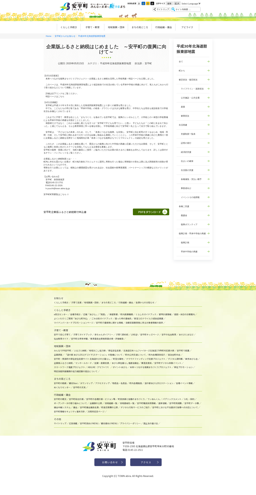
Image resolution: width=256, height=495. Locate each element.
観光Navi (73, 383)
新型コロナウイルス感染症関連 (148, 318)
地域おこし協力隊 (97, 350)
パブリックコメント (172, 399)
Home (48, 36)
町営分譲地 (118, 358)
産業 (182, 107)
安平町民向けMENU (89, 423)
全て (181, 61)
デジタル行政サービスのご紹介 (135, 407)
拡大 (177, 3)
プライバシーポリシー (130, 423)
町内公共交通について (135, 354)
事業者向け (185, 188)
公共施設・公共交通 (189, 98)
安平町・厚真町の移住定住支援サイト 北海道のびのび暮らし (82, 358)
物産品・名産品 (119, 383)
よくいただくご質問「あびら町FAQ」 (71, 318)
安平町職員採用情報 (146, 403)
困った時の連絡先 (123, 318)
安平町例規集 (175, 403)
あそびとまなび (186, 334)
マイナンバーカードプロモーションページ (73, 322)
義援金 (183, 215)
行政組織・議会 (163, 27)
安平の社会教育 (169, 334)
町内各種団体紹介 (157, 354)
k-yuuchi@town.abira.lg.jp (58, 188)
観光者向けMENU (109, 423)
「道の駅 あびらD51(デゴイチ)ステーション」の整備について (94, 354)
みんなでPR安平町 (62, 350)
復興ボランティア (188, 224)
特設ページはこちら (55, 96)
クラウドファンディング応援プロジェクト (145, 358)
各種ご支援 (184, 206)
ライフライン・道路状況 (191, 89)
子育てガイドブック (82, 334)
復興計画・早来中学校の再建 (192, 233)
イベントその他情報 (189, 197)
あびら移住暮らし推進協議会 (125, 362)
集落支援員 (146, 362)
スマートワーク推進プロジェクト (69, 367)
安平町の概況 (60, 399)
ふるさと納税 (80, 350)
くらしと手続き (68, 27)
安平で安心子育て (62, 334)
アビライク (187, 27)
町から (182, 70)
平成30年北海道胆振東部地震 (91, 36)
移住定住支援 (114, 350)
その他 (57, 419)
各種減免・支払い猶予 (190, 179)
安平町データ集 (191, 403)
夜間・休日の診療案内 (184, 314)
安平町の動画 (60, 383)
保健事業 (113, 314)
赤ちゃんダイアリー (104, 334)
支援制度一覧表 (187, 134)
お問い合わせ (110, 462)
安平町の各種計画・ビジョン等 (100, 399)
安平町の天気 (79, 387)
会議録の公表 (96, 403)
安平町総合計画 (76, 399)
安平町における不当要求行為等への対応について (175, 407)
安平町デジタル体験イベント (167, 362)
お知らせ (58, 298)
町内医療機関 (126, 314)
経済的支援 (185, 152)
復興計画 (184, 242)
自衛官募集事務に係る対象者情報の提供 (144, 322)
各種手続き (75, 314)
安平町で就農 (183, 350)
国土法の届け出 (150, 423)
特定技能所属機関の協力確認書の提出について (75, 371)
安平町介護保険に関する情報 (109, 322)
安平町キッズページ (149, 334)
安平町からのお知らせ (65, 36)
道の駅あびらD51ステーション (159, 383)
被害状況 (184, 116)
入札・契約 (189, 399)
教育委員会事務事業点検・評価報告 (107, 338)
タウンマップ (86, 383)
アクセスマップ (102, 383)
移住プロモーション (183, 367)
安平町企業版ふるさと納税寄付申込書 (65, 212)
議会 (75, 407)
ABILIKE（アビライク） (99, 367)
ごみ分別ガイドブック (102, 318)
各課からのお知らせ (145, 302)
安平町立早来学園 (79, 338)
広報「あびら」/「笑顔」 (95, 314)
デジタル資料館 (175, 358)
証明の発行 (185, 143)
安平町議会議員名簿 (89, 407)
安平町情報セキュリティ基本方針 (69, 411)
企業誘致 (58, 354)
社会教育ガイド (61, 338)
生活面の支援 (186, 170)
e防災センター (61, 314)
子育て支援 (76, 302)
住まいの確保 (186, 161)
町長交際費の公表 (109, 407)
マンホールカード (83, 362)
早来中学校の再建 (188, 251)
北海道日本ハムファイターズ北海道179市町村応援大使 (148, 350)
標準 (169, 3)
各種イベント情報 (184, 383)
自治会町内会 (174, 354)
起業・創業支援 (102, 362)
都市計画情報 (165, 314)
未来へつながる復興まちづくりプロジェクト (150, 367)
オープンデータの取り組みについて (70, 403)
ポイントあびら (120, 367)
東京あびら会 (191, 358)
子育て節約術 (122, 334)
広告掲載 (73, 423)
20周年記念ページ (96, 411)
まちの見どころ (140, 27)
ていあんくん (154, 399)
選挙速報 (162, 403)
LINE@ (134, 334)
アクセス (146, 462)
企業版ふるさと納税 (63, 362)
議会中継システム (62, 407)
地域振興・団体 (116, 27)
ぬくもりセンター (62, 387)
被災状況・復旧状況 (188, 79)
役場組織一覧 (111, 403)
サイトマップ (163, 9)
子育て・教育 (92, 27)
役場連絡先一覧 (127, 403)
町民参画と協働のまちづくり (131, 399)
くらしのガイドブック (146, 314)
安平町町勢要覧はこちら (55, 194)
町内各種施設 (135, 383)
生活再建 (183, 125)
